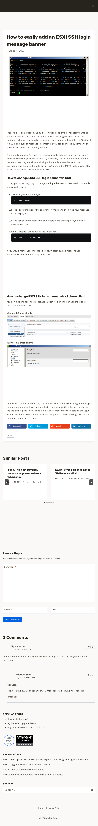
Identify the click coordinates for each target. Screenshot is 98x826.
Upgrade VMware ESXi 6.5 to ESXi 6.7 (26, 727)
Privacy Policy (53, 808)
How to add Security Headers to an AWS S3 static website (33, 774)
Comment (10, 567)
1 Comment (36, 482)
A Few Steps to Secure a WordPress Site (23, 769)
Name (8, 609)
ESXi (10, 435)
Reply (90, 646)
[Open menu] (93, 6)
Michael (20, 674)
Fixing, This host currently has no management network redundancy (24, 473)
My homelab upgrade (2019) (21, 723)
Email (56, 609)
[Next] (91, 482)
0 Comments (85, 478)
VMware (22, 51)
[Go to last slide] (7, 482)
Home (40, 808)
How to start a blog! (17, 719)
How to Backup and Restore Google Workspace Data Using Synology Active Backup (46, 759)
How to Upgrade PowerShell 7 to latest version (27, 764)
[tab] (44, 502)
